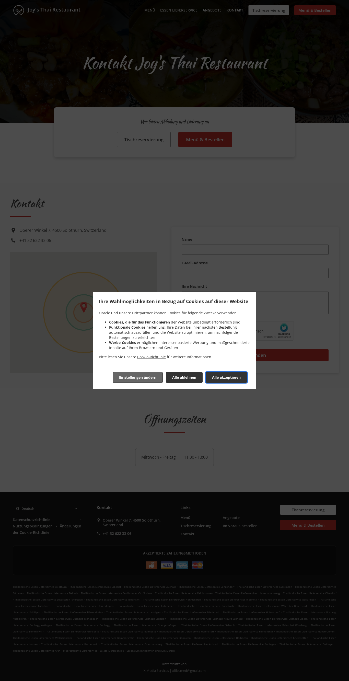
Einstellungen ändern (137, 377)
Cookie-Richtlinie (151, 356)
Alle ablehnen (184, 377)
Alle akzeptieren (226, 377)
